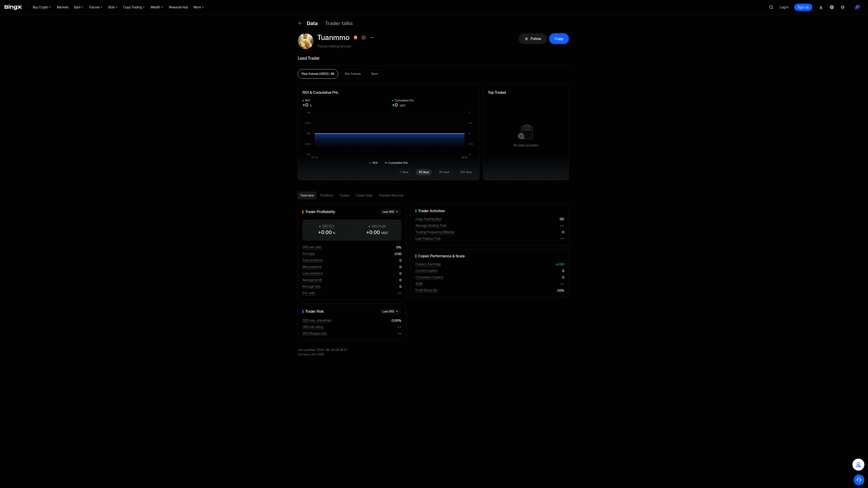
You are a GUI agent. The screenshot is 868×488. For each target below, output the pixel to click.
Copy (559, 39)
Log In (784, 7)
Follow (536, 39)
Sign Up (803, 7)
